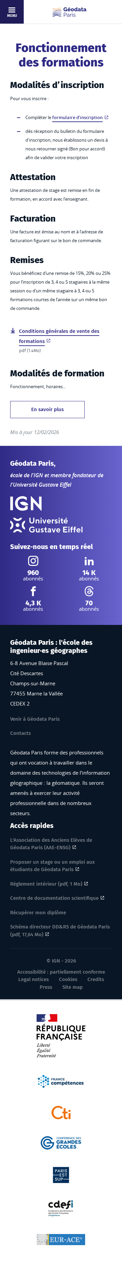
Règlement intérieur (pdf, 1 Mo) (46, 884)
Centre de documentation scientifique (54, 898)
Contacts (20, 733)
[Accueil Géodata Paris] (69, 12)
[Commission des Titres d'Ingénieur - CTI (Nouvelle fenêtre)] (61, 1112)
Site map (72, 987)
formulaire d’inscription (77, 117)
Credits (95, 979)
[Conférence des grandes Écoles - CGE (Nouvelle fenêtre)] (61, 1142)
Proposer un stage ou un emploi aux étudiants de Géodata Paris (52, 866)
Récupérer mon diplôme (38, 913)
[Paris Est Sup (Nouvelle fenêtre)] (61, 1174)
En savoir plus (47, 409)
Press (46, 987)
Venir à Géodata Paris (35, 719)
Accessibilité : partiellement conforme (61, 972)
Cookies (68, 979)
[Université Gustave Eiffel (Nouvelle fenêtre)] (46, 525)
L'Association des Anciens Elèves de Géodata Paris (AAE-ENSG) (51, 844)
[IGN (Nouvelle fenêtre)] (26, 503)
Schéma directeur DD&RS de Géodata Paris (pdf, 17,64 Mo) (60, 931)
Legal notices (33, 979)
